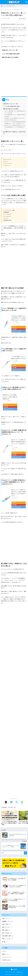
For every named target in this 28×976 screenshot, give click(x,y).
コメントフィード (6, 957)
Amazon (14, 326)
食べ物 (4, 941)
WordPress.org (6, 960)
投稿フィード (5, 954)
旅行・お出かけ (7, 933)
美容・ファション (7, 938)
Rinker (17, 321)
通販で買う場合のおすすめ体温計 (11, 108)
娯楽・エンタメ (6, 927)
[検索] (25, 852)
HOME (15, 969)
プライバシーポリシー (10, 972)
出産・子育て (6, 924)
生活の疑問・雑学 (12, 807)
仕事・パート (6, 918)
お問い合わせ (20, 972)
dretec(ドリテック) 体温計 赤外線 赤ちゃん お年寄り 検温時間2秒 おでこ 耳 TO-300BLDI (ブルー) (15, 127)
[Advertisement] (14, 78)
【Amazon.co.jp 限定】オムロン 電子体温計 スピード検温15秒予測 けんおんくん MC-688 (18, 318)
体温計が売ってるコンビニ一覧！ (11, 103)
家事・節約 (5, 930)
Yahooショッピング (16, 331)
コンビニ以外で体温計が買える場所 (11, 106)
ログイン (4, 951)
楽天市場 (14, 329)
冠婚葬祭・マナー (7, 921)
